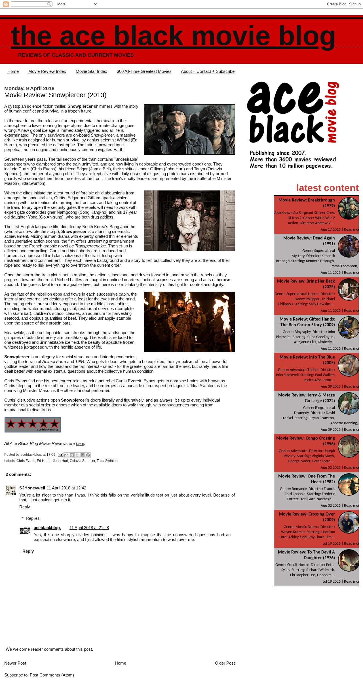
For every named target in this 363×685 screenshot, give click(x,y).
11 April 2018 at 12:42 (66, 487)
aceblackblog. (47, 527)
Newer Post (15, 663)
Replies (33, 518)
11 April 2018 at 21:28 (89, 527)
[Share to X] (77, 455)
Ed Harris (44, 461)
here (80, 443)
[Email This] (66, 455)
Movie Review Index (47, 71)
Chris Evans (25, 461)
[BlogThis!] (72, 455)
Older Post (225, 663)
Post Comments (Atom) (52, 675)
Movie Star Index (91, 71)
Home (13, 71)
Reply (24, 506)
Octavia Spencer (82, 461)
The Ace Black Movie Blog (173, 35)
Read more (353, 230)
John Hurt (60, 461)
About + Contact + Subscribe (208, 71)
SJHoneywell (32, 487)
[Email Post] (60, 454)
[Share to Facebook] (82, 455)
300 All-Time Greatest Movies (144, 71)
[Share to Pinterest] (88, 455)
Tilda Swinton (107, 461)
